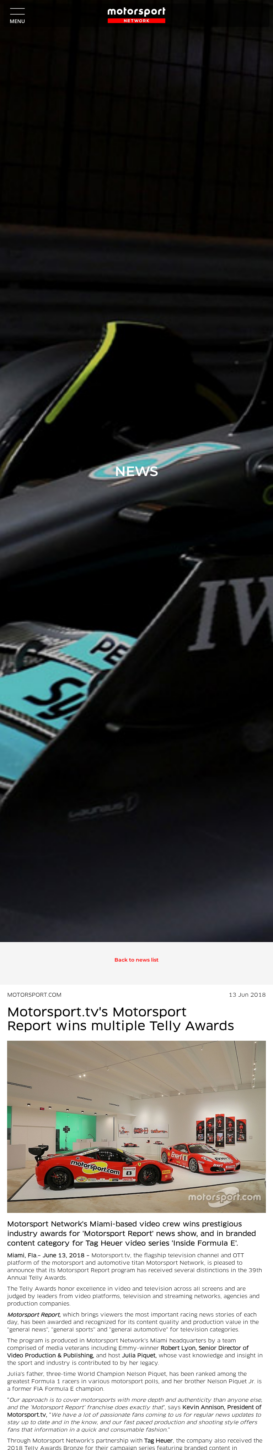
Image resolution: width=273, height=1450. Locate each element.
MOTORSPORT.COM (34, 995)
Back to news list (136, 960)
